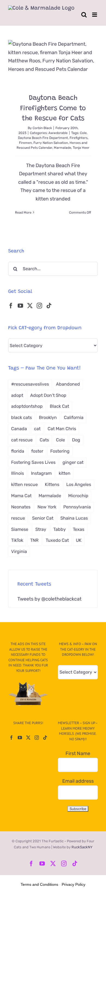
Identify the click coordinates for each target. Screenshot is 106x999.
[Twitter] (30, 305)
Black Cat (59, 406)
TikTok (17, 540)
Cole (83, 133)
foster (37, 451)
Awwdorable (58, 133)
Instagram (41, 473)
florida (17, 451)
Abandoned (68, 384)
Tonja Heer (81, 148)
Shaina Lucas (74, 518)
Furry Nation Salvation (50, 143)
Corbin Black (42, 128)
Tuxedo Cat (57, 540)
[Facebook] (11, 305)
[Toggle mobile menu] (95, 15)
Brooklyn (48, 417)
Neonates (20, 506)
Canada (19, 428)
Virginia (19, 551)
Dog (76, 439)
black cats (21, 417)
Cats (44, 439)
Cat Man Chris (62, 428)
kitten (64, 473)
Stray (40, 529)
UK (79, 540)
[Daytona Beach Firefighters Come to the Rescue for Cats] (53, 62)
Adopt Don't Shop (48, 395)
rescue (18, 518)
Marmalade (62, 148)
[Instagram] (39, 305)
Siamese (19, 529)
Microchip (78, 495)
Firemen (25, 143)
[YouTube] (20, 305)
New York (47, 506)
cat (37, 428)
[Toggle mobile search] (84, 15)
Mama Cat (21, 495)
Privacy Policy (73, 884)
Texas (78, 529)
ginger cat (73, 462)
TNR (34, 540)
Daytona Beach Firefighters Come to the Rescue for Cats (53, 108)
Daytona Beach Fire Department (43, 138)
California (73, 417)
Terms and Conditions (39, 884)
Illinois (17, 473)
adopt (17, 395)
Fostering (60, 451)
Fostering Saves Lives (33, 462)
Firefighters (79, 138)
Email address (78, 781)
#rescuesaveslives (30, 384)
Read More (23, 212)
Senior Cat (42, 518)
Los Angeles (78, 484)
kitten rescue (24, 484)
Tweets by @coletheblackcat (49, 599)
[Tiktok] (49, 305)
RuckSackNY (81, 847)
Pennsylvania (77, 506)
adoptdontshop (27, 406)
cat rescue (22, 439)
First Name (78, 753)
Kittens (52, 484)
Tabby (59, 529)
